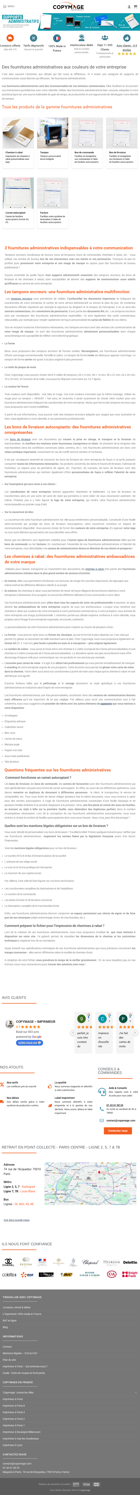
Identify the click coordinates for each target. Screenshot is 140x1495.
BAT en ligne (9, 1320)
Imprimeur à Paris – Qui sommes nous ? (25, 1366)
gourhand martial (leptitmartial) (88, 1017)
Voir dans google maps (17, 1220)
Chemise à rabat (14, 152)
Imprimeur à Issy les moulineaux (21, 1438)
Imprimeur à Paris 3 (14, 1412)
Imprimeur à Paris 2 (14, 1418)
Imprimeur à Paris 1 (14, 1425)
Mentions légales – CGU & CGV (20, 1353)
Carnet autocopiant (15, 212)
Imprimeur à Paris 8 (14, 1405)
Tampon (44, 152)
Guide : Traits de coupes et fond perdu (24, 1373)
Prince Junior (130, 1017)
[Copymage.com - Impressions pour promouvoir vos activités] (68, 6)
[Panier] (135, 7)
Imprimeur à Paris (13, 1399)
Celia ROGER (109, 1017)
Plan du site (9, 1359)
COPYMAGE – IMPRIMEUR (35, 1022)
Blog (5, 1327)
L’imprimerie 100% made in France (22, 1314)
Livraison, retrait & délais (16, 1307)
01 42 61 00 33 (114, 1105)
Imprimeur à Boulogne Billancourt (21, 1432)
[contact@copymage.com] (102, 1121)
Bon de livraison (117, 152)
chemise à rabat (95, 569)
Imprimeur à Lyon (12, 1445)
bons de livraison (20, 439)
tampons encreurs (21, 298)
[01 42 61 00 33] (102, 1109)
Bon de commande (84, 152)
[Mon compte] (129, 7)
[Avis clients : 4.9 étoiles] (127, 38)
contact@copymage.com (120, 1120)
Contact (7, 1346)
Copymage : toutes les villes (18, 1392)
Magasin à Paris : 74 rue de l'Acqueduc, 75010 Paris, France (36, 1472)
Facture (44, 212)
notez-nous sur (27, 1042)
